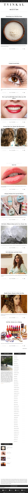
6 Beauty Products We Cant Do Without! (14, 193)
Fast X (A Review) (8, 458)
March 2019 (15, 404)
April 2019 (15, 402)
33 (23, 345)
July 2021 (15, 361)
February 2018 (16, 428)
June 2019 (15, 398)
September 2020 (16, 372)
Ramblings (18, 95)
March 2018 (15, 426)
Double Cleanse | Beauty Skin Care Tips (14, 293)
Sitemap (4, 492)
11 (23, 278)
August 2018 (15, 417)
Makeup (16, 320)
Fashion (11, 250)
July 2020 (15, 376)
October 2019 (15, 391)
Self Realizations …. (9, 463)
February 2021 (16, 365)
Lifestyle (15, 95)
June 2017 (15, 441)
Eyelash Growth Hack (14, 63)
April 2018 (15, 424)
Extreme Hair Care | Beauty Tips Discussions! (14, 126)
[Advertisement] (14, 56)
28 (23, 189)
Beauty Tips (8, 95)
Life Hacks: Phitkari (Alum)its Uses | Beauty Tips (14, 224)
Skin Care (14, 291)
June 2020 (15, 378)
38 (23, 317)
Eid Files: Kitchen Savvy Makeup (14, 322)
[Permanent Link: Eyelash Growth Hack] (3, 455)
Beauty (5, 95)
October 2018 (15, 413)
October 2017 (15, 435)
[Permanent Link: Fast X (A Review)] (3, 460)
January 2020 (15, 385)
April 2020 (15, 380)
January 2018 (15, 430)
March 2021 (15, 363)
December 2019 (16, 387)
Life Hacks (11, 95)
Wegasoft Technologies (22, 492)
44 (23, 150)
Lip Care (14, 164)
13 (23, 219)
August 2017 (15, 437)
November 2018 (16, 411)
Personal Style (15, 250)
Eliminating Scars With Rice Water (14, 16)
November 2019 (16, 389)
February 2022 (16, 359)
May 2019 (15, 400)
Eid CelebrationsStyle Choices (14, 252)
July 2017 (15, 439)
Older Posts (25, 348)
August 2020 (15, 374)
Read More (4, 92)
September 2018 (16, 415)
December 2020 (16, 367)
